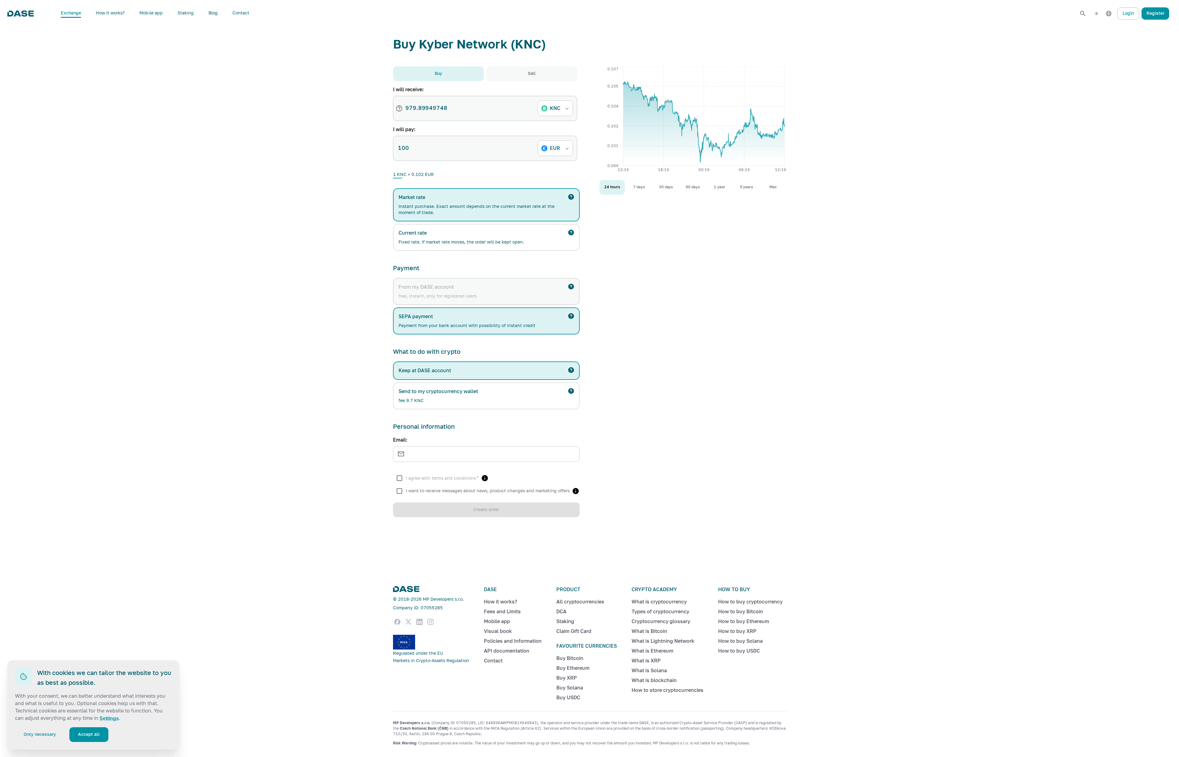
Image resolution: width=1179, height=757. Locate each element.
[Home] (20, 13)
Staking (185, 13)
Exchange (71, 13)
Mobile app (150, 13)
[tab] (438, 73)
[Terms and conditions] (484, 478)
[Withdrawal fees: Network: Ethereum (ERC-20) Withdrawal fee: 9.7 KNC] (571, 391)
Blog (213, 13)
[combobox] (557, 108)
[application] (692, 120)
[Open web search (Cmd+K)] (1083, 13)
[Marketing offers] (575, 491)
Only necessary (40, 734)
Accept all (89, 734)
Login (1128, 13)
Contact (240, 13)
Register (1155, 13)
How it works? (110, 13)
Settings (109, 718)
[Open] (567, 109)
